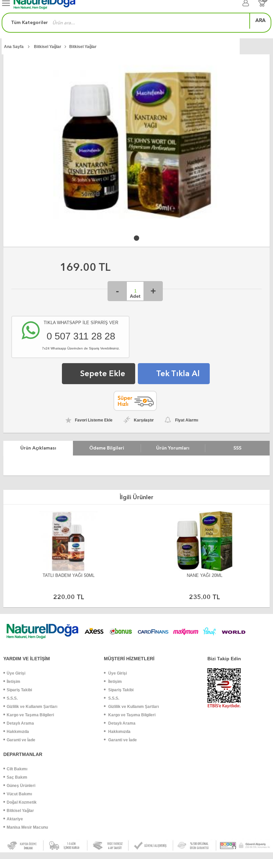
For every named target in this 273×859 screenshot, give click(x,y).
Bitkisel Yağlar (20, 810)
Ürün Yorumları (172, 448)
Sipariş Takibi (19, 690)
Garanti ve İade (21, 740)
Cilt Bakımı (17, 769)
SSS (237, 448)
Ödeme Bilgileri (106, 448)
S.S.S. (12, 698)
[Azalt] (117, 291)
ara (260, 20)
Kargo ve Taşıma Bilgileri (30, 715)
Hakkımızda (18, 731)
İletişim (13, 681)
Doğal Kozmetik (22, 802)
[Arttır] (153, 291)
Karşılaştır (144, 420)
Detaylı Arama (20, 723)
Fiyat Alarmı (186, 420)
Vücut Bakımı (19, 794)
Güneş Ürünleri (21, 785)
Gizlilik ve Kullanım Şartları (32, 706)
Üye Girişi (16, 673)
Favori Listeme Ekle (94, 420)
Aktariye (15, 819)
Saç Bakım (17, 777)
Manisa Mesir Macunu (27, 827)
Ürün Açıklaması (38, 448)
